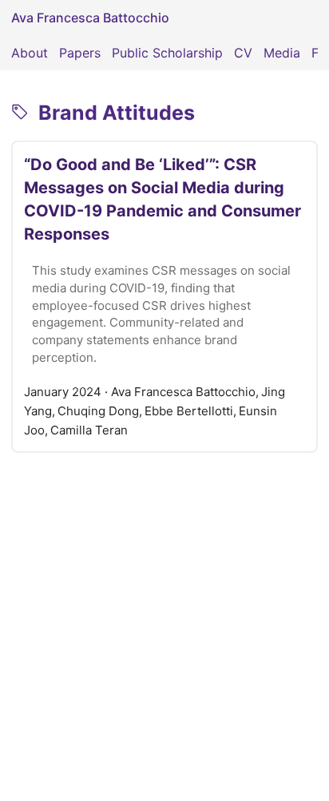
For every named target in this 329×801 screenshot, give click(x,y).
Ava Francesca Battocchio (90, 18)
